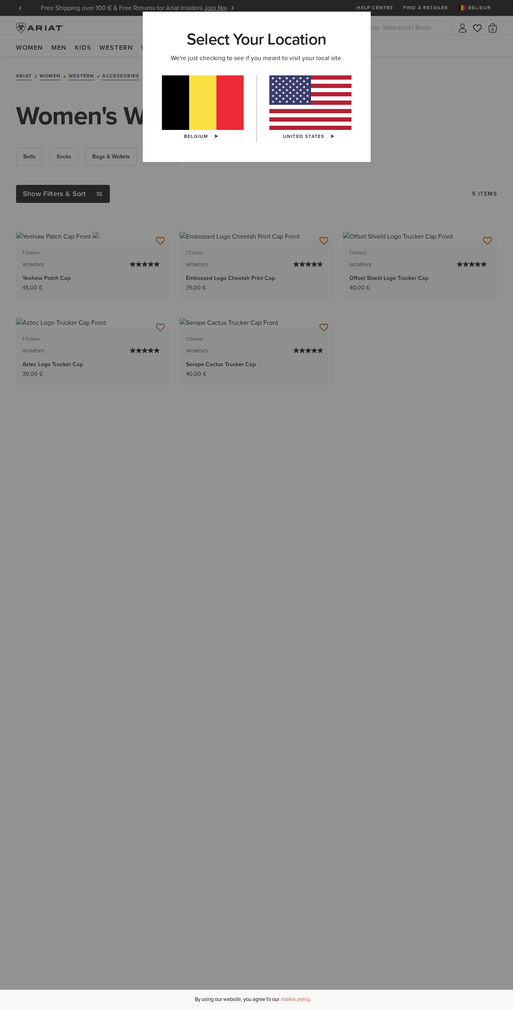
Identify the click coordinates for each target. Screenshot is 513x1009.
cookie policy (295, 999)
